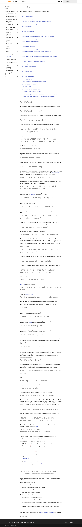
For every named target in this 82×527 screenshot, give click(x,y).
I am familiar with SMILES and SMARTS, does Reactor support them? (36, 21)
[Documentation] (8, 1)
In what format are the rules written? (29, 69)
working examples (29, 294)
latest (23, 1)
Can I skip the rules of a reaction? (29, 84)
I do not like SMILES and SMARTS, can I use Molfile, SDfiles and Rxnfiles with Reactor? (40, 24)
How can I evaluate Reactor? (28, 59)
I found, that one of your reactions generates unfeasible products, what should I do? (39, 94)
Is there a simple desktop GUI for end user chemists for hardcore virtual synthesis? (39, 56)
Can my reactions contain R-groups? (29, 34)
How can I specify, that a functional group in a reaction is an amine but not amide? (39, 96)
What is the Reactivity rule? (27, 71)
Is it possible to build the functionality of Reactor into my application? (36, 51)
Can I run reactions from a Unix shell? (30, 54)
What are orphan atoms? (27, 29)
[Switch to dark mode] (59, 1)
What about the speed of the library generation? (32, 49)
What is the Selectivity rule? (28, 74)
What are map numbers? (27, 26)
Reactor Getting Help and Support (47, 512)
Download (22, 284)
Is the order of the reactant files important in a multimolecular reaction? (37, 44)
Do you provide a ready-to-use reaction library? (32, 91)
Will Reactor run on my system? (28, 19)
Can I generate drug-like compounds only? (31, 89)
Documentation (8, 6)
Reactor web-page (33, 414)
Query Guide (32, 194)
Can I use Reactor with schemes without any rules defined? (34, 81)
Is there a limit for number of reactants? (30, 41)
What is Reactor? (25, 14)
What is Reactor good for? (27, 16)
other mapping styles (56, 172)
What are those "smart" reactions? (29, 66)
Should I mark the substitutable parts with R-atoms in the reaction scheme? (38, 36)
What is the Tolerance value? (28, 76)
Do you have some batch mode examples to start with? (33, 61)
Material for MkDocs (12, 525)
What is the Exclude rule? (27, 79)
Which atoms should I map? (28, 31)
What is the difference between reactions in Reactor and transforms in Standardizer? (40, 99)
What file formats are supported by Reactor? (31, 39)
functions (30, 322)
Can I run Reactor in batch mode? (29, 46)
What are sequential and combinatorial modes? (32, 64)
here (37, 426)
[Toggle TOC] (62, 1)
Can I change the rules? (27, 86)
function (54, 456)
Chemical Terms (33, 321)
